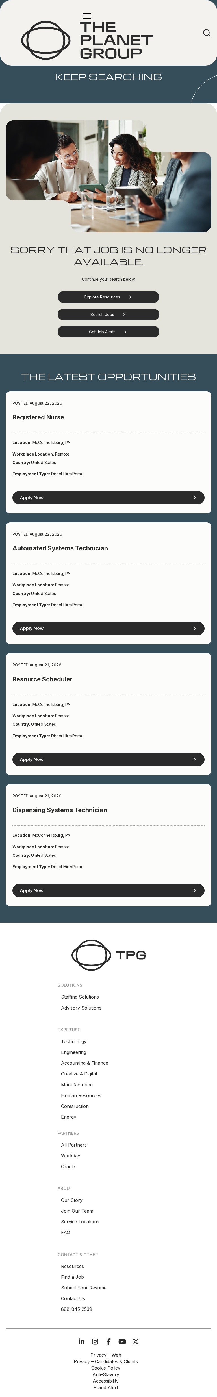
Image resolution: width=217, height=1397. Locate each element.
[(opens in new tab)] (108, 955)
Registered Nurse (38, 417)
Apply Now (32, 497)
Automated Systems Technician (60, 548)
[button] (108, 297)
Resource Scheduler (42, 679)
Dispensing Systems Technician (59, 810)
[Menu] (86, 16)
